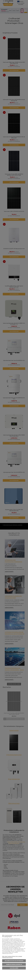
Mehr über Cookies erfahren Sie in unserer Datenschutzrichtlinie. (12, 957)
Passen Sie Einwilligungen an (14, 964)
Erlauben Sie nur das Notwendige (14, 960)
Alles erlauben (14, 968)
